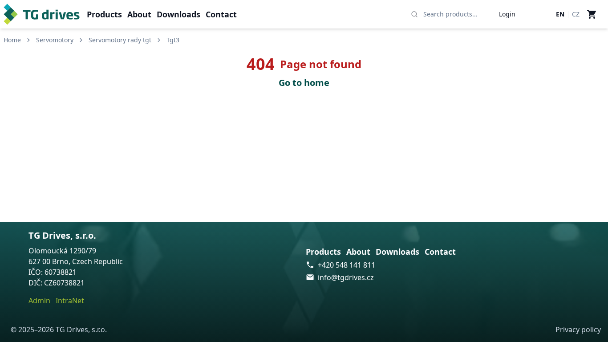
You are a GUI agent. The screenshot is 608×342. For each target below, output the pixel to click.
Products (104, 14)
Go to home (304, 83)
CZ (576, 14)
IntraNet (70, 300)
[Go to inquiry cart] (592, 14)
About (139, 14)
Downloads (178, 14)
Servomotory (54, 40)
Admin (39, 300)
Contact (221, 14)
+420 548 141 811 (346, 265)
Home (12, 40)
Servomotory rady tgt (120, 40)
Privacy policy (578, 329)
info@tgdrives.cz (346, 277)
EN (560, 14)
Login (507, 14)
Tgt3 (172, 40)
